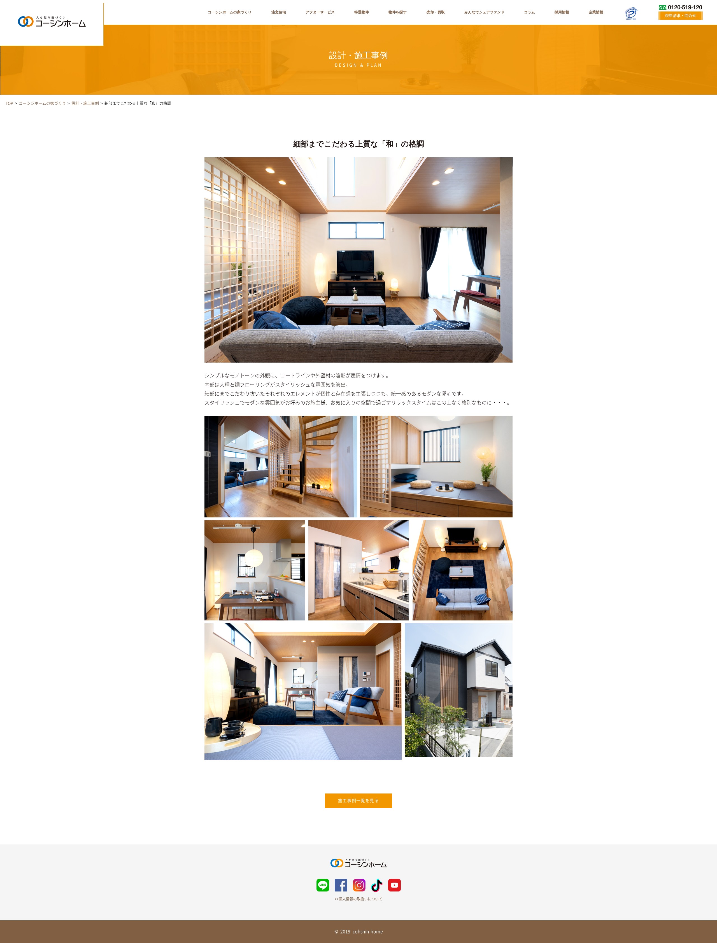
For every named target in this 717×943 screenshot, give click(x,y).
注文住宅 (278, 12)
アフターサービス (320, 12)
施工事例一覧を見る (358, 801)
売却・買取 (436, 12)
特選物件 (361, 12)
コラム (529, 12)
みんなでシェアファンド (484, 12)
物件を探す (397, 12)
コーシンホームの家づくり (230, 12)
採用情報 (562, 12)
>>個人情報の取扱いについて (358, 899)
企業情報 (596, 12)
